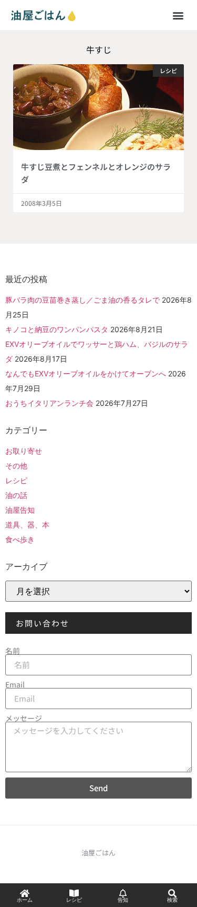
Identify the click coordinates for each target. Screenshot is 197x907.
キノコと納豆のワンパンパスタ (56, 329)
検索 (172, 900)
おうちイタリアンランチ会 (49, 402)
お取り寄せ (23, 450)
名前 (12, 650)
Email (15, 684)
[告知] (123, 893)
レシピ (16, 480)
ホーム (25, 900)
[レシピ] (74, 893)
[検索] (172, 893)
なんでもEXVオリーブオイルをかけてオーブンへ (85, 373)
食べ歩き (20, 539)
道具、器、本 (27, 524)
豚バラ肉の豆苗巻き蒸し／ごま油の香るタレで (82, 299)
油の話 (16, 495)
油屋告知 (20, 509)
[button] (177, 15)
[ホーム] (24, 893)
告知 (123, 900)
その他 (16, 465)
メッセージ (23, 718)
